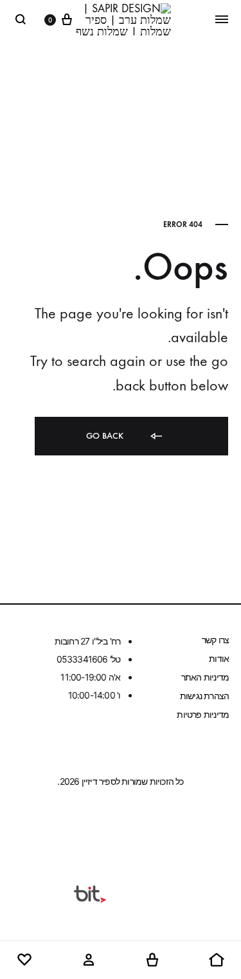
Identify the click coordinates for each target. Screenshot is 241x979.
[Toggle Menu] (221, 19)
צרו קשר (215, 639)
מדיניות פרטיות (203, 714)
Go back (106, 435)
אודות (219, 658)
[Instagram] (96, 827)
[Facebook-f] (145, 827)
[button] (216, 960)
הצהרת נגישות (204, 695)
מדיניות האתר (205, 677)
